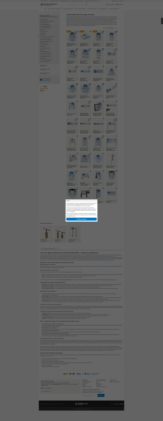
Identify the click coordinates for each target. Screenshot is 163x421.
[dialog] (81, 210)
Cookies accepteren (81, 219)
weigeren (82, 214)
